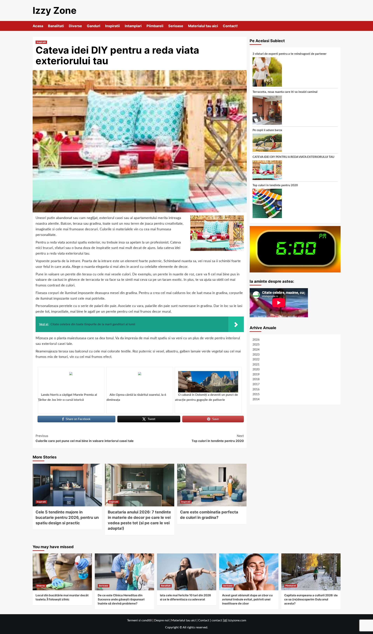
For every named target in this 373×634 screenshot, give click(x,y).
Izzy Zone (55, 10)
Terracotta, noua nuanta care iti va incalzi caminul (285, 92)
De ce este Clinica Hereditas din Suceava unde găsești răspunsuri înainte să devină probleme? (121, 599)
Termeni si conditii (139, 620)
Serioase (175, 26)
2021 (256, 364)
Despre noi (161, 620)
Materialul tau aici (203, 26)
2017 (256, 384)
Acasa (38, 26)
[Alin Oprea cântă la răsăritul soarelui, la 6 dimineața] (139, 381)
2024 (256, 349)
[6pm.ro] (295, 249)
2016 (256, 389)
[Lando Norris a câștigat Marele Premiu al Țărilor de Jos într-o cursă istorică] (71, 381)
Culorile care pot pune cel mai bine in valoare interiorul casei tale (85, 438)
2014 (256, 399)
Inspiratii (112, 26)
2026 (256, 339)
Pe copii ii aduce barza (267, 130)
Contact (203, 620)
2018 (256, 379)
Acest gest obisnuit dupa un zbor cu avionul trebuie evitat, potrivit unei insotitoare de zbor (247, 599)
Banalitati (56, 26)
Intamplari (133, 26)
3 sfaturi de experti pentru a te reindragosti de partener (290, 53)
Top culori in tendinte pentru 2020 (218, 438)
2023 (256, 354)
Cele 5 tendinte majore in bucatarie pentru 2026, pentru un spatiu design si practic (67, 517)
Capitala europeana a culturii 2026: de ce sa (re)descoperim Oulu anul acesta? (311, 599)
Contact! (230, 26)
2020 (256, 369)
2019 (256, 374)
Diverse (75, 26)
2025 (256, 344)
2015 (256, 394)
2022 (256, 359)
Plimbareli (154, 26)
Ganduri (93, 26)
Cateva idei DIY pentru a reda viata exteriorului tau (293, 157)
